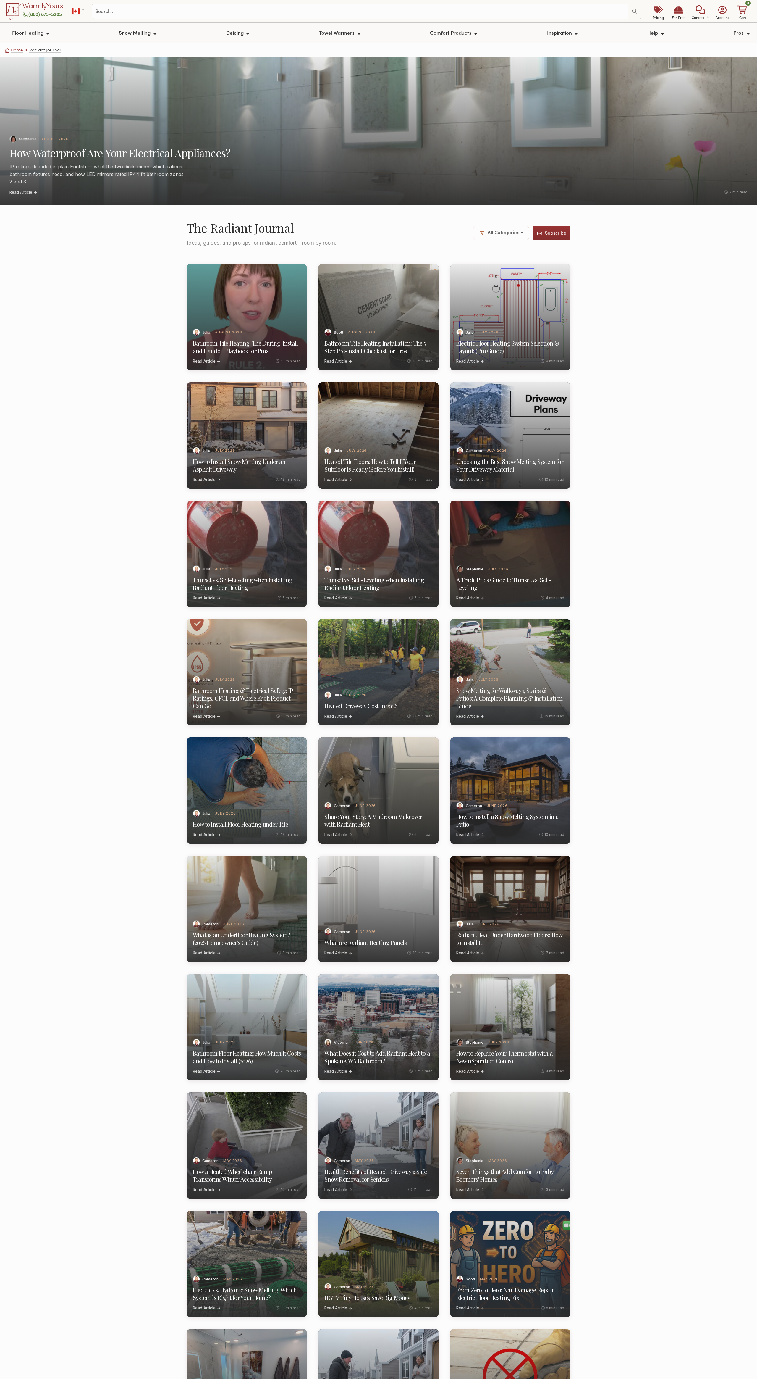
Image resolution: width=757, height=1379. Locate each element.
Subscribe (555, 233)
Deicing (235, 32)
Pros (739, 32)
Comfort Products (451, 32)
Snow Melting (135, 32)
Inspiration (560, 32)
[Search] (634, 11)
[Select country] (78, 11)
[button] (700, 11)
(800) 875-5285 (45, 14)
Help (653, 32)
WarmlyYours (42, 5)
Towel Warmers (337, 32)
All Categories (503, 233)
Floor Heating (28, 32)
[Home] (13, 11)
